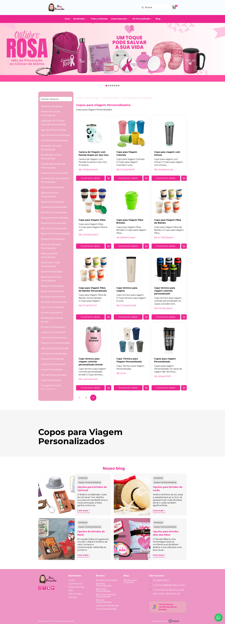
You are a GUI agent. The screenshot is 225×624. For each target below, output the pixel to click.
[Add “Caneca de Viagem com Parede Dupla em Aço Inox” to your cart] (108, 178)
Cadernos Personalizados (54, 337)
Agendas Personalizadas (53, 130)
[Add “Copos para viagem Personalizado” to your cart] (184, 387)
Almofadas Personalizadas (54, 140)
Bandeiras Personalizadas (54, 212)
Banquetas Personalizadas (54, 218)
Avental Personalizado (52, 187)
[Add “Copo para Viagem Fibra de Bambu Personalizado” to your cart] (108, 317)
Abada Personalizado (52, 106)
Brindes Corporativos (51, 312)
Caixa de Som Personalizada (55, 343)
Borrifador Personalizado (54, 302)
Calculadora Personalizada (54, 348)
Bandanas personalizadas (54, 207)
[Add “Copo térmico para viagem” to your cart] (146, 317)
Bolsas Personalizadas (52, 286)
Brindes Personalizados (53, 327)
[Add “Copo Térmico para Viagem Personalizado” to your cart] (146, 387)
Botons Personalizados (52, 307)
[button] (90, 178)
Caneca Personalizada (52, 359)
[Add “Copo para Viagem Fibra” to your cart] (108, 246)
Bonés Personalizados (52, 291)
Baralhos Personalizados (53, 223)
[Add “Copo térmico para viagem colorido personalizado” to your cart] (184, 317)
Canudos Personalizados (53, 375)
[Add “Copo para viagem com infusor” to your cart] (184, 178)
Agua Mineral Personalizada (55, 135)
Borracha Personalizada (53, 296)
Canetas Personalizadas (53, 364)
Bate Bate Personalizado (54, 228)
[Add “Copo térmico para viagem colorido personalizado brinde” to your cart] (108, 387)
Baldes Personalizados (52, 202)
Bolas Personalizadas (52, 271)
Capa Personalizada (51, 380)
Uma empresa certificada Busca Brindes (168, 607)
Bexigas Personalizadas (53, 239)
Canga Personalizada (52, 369)
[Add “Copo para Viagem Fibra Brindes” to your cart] (146, 246)
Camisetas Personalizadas (54, 353)
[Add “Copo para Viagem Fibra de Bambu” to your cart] (184, 246)
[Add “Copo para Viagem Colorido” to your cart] (146, 178)
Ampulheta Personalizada (54, 173)
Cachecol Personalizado (53, 332)
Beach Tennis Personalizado (55, 233)
